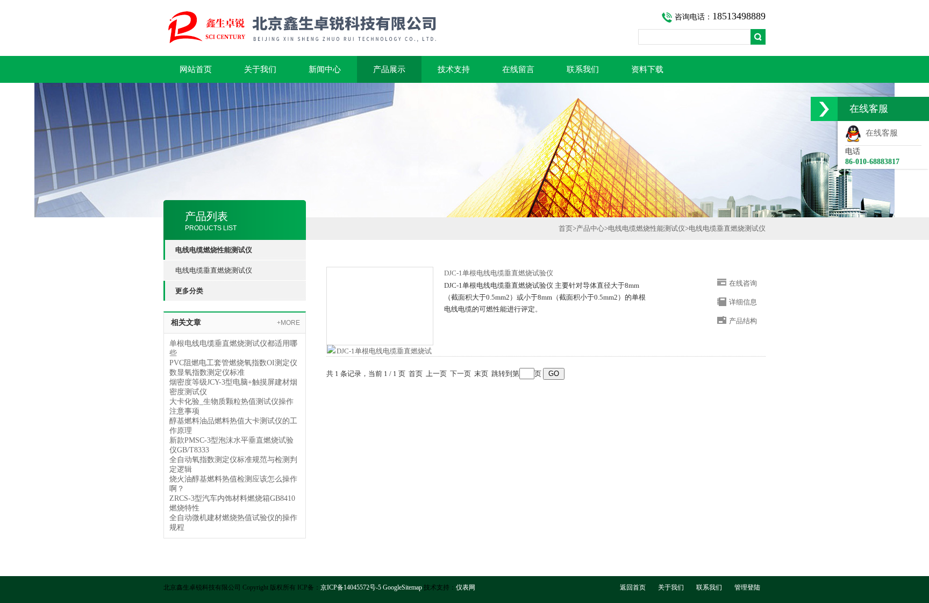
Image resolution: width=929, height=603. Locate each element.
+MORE (288, 323)
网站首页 (196, 69)
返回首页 (633, 587)
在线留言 (518, 69)
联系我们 (583, 69)
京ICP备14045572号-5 (350, 587)
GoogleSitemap (402, 587)
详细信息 (743, 302)
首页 (566, 228)
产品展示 (389, 69)
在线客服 (879, 133)
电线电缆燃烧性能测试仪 (646, 228)
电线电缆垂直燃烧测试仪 (213, 270)
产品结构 (743, 321)
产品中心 (590, 228)
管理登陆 (747, 587)
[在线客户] (824, 109)
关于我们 (260, 69)
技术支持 (454, 69)
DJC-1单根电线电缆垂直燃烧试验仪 (498, 273)
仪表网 (465, 587)
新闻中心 (325, 69)
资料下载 (647, 69)
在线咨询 (743, 283)
